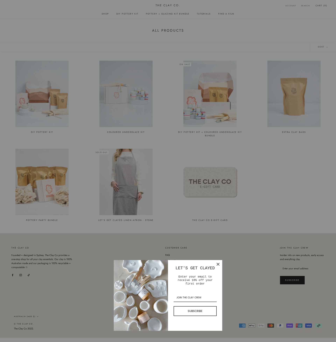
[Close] (218, 264)
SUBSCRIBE (195, 311)
